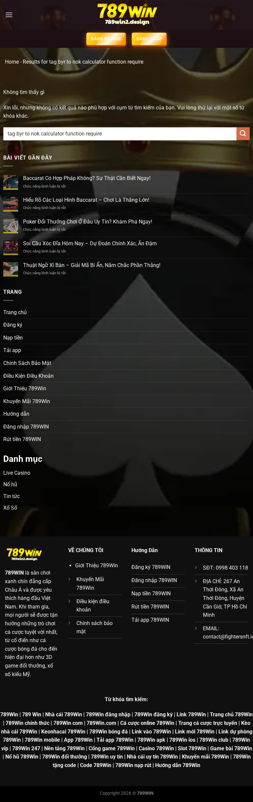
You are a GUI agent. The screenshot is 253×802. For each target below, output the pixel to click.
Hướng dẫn (16, 414)
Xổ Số (10, 508)
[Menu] (9, 15)
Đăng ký (12, 325)
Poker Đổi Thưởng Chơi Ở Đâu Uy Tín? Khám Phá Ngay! (87, 222)
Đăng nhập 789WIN (26, 427)
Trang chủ (15, 312)
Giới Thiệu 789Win (24, 388)
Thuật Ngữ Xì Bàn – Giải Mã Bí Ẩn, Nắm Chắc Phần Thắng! (91, 265)
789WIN (14, 573)
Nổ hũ (10, 484)
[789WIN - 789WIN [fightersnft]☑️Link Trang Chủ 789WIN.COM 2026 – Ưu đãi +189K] (126, 15)
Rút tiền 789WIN (22, 439)
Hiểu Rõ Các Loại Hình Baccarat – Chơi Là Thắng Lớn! (86, 200)
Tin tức (11, 496)
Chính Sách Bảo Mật (27, 363)
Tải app (12, 350)
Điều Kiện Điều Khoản (28, 376)
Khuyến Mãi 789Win (26, 401)
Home (12, 62)
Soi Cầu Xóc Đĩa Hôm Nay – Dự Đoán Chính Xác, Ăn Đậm (90, 243)
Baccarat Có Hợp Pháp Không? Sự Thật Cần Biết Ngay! (87, 178)
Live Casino (16, 473)
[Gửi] (243, 133)
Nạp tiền (13, 338)
